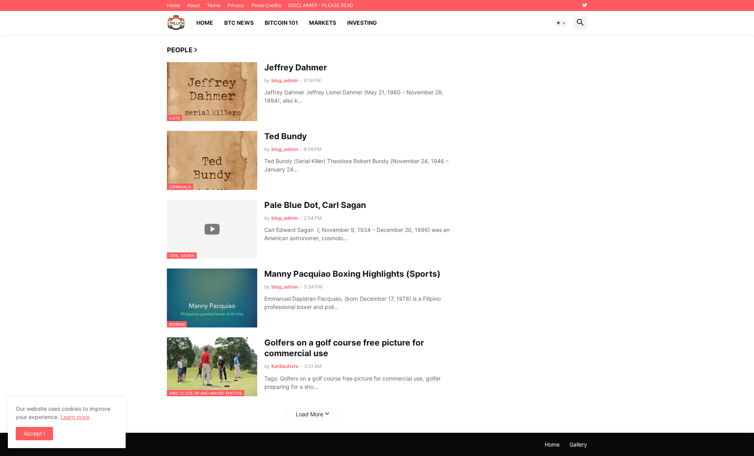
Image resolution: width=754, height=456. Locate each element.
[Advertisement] (528, 188)
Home (173, 5)
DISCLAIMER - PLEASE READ (320, 5)
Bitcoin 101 (281, 22)
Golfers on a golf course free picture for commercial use (344, 348)
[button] (561, 23)
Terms (213, 5)
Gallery (578, 444)
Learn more (75, 417)
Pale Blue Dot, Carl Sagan (315, 205)
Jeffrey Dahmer (295, 67)
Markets (322, 22)
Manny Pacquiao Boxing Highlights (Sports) (352, 274)
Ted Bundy (285, 136)
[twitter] (584, 5)
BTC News (239, 22)
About (193, 5)
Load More (309, 414)
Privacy (235, 5)
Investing (362, 22)
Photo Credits (266, 5)
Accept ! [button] (34, 433)
